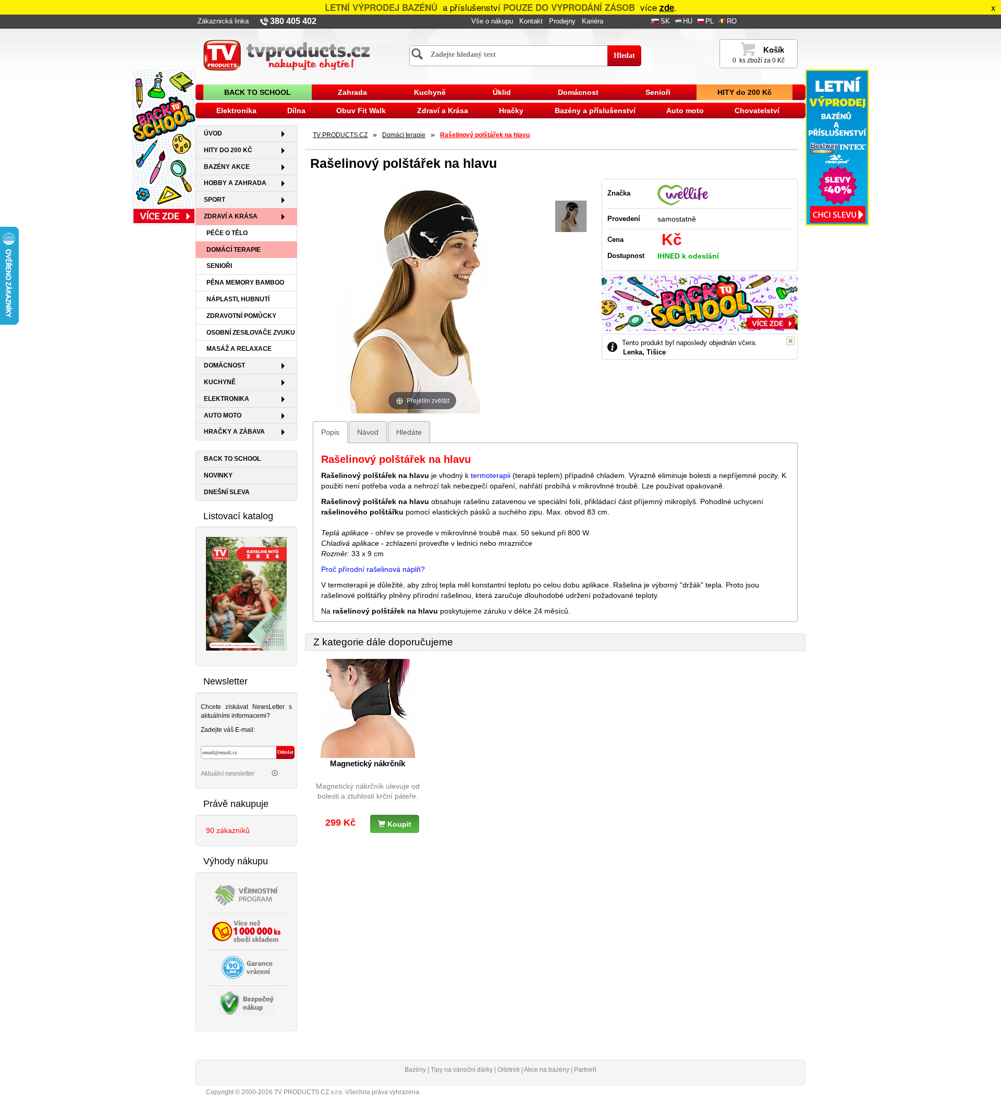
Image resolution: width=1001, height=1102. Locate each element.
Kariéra (592, 21)
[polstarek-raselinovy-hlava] (571, 216)
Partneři (585, 1069)
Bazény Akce (227, 166)
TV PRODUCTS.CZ (340, 135)
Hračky (511, 110)
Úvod (213, 133)
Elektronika (236, 110)
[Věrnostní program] (246, 894)
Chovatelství (757, 110)
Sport (214, 199)
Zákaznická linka (223, 21)
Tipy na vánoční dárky (462, 1069)
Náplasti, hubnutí (238, 299)
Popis (330, 432)
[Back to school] (164, 147)
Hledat (624, 55)
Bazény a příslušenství (595, 110)
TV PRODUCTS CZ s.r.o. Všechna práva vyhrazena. (347, 1092)
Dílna (296, 110)
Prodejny (562, 21)
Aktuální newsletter (228, 773)
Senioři (657, 92)
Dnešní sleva (227, 492)
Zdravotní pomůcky (241, 316)
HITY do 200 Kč (744, 92)
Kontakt (531, 21)
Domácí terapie (233, 249)
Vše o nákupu (492, 21)
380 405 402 (293, 21)
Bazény (415, 1069)
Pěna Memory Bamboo (245, 282)
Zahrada (352, 92)
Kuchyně (430, 92)
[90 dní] (246, 966)
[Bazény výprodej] (837, 147)
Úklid (502, 92)
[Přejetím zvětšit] (422, 295)
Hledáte (409, 432)
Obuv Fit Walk (361, 110)
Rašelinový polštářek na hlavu (485, 135)
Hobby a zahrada (235, 183)
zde (667, 7)
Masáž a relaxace (239, 348)
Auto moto (685, 110)
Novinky (218, 475)
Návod (368, 432)
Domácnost (578, 92)
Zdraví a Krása (442, 110)
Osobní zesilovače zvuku (250, 332)
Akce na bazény (546, 1069)
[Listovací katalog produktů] (246, 593)
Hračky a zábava (234, 431)
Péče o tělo (227, 233)
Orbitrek (508, 1069)
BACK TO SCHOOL (257, 92)
